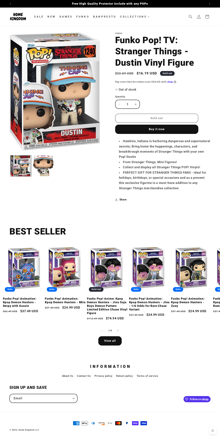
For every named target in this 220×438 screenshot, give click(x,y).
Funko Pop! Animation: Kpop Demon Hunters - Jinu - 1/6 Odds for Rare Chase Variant (149, 304)
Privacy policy (104, 375)
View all (110, 340)
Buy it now (157, 129)
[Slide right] (118, 330)
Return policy (124, 375)
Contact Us (84, 375)
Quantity (120, 96)
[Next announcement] (209, 3)
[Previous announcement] (10, 3)
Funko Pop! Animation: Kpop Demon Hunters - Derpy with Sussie (19, 302)
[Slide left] (102, 330)
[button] (134, 17)
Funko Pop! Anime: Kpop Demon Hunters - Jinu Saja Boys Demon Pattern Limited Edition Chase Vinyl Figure (107, 306)
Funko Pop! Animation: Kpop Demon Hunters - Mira (65, 300)
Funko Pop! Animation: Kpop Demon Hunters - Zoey (188, 302)
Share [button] (123, 199)
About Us (67, 375)
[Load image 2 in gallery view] (43, 166)
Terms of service (147, 375)
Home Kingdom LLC (28, 430)
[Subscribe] (73, 398)
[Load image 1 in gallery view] (20, 166)
